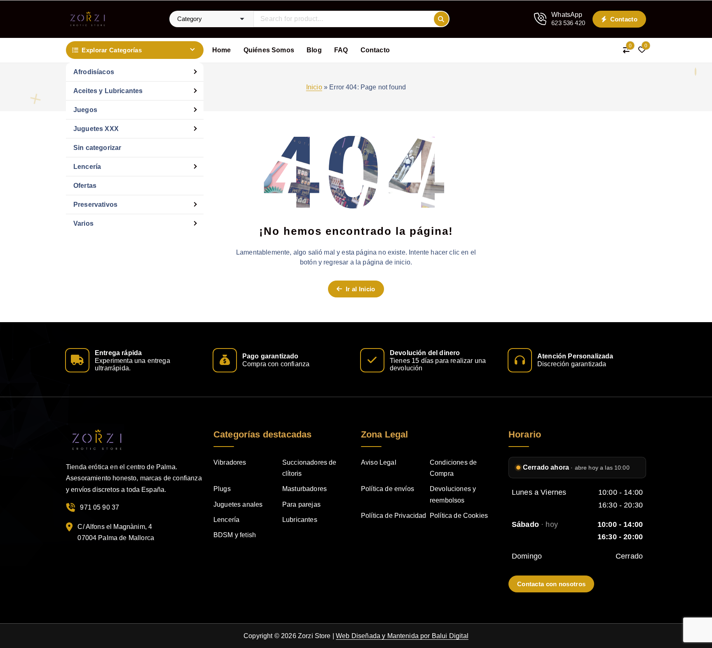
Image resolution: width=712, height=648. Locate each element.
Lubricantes (299, 519)
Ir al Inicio (359, 288)
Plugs (222, 488)
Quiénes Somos (269, 50)
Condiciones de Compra (453, 468)
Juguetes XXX (96, 128)
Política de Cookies (459, 515)
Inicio (314, 87)
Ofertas (84, 185)
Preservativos (95, 204)
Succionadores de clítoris (309, 468)
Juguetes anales (237, 504)
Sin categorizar (97, 147)
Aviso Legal (378, 462)
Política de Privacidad (393, 515)
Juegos (85, 109)
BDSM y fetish (234, 534)
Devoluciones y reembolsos (453, 494)
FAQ (341, 50)
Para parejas (301, 504)
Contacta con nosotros (551, 583)
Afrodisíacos (93, 71)
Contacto (622, 19)
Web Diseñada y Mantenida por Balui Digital (402, 635)
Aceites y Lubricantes (108, 90)
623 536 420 (568, 22)
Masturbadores (304, 488)
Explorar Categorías (112, 50)
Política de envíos (387, 488)
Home (221, 50)
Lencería (87, 166)
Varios (83, 223)
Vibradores (229, 462)
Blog (314, 50)
